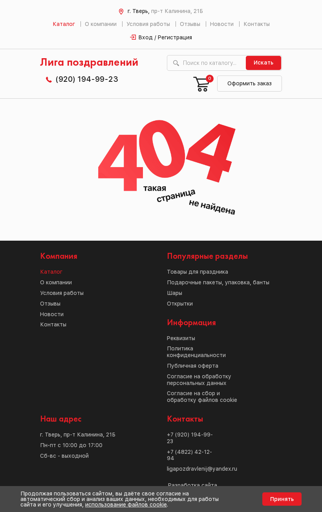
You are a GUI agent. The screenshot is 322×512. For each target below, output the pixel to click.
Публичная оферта (192, 366)
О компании (101, 24)
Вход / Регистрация (165, 37)
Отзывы (190, 24)
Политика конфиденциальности (196, 351)
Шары (174, 293)
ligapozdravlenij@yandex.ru (202, 469)
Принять (282, 499)
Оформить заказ (249, 83)
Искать (263, 62)
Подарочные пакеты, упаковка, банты (218, 282)
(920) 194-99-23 (86, 79)
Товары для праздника (197, 272)
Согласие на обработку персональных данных (199, 379)
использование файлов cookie (126, 504)
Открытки (180, 303)
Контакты (256, 24)
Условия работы (148, 24)
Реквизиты (181, 338)
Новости (222, 24)
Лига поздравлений (89, 62)
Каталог (64, 24)
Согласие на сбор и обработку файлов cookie (202, 396)
